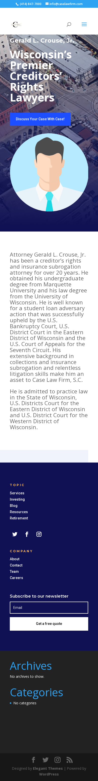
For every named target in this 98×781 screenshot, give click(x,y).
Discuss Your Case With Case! (40, 119)
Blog (14, 506)
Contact (16, 565)
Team (14, 572)
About (14, 559)
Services (17, 493)
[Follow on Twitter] (15, 534)
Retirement (19, 518)
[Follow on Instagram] (39, 534)
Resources (19, 512)
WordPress (49, 774)
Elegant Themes (48, 768)
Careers (16, 578)
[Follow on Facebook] (27, 534)
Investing (17, 499)
